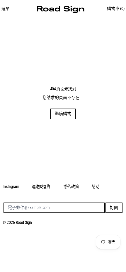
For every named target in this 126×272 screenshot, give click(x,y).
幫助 (95, 186)
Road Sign (24, 222)
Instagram (11, 186)
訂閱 (114, 207)
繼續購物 (63, 113)
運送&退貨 (41, 186)
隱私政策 (71, 186)
